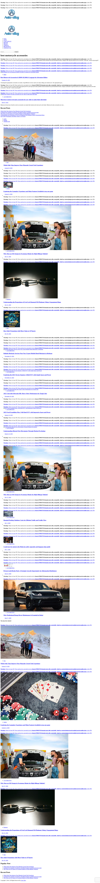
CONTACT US (7, 48)
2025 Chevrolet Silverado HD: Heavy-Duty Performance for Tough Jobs (25, 393)
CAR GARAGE (7, 41)
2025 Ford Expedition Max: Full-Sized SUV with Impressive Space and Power (27, 412)
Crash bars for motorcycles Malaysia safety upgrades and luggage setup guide (27, 547)
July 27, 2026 (8, 256)
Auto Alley (23, 880)
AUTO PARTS (10, 428)
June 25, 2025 (5, 102)
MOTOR (6, 42)
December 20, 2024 (9, 396)
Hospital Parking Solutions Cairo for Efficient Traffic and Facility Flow (25, 520)
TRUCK (6, 44)
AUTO (5, 40)
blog (7, 162)
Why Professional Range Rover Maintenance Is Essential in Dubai (23, 615)
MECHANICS (7, 46)
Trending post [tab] (7, 121)
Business (8, 299)
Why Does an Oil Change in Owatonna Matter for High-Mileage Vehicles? (18, 113)
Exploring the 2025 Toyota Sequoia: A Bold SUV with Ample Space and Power (27, 375)
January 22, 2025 (9, 415)
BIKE (5, 74)
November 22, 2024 (9, 356)
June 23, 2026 (8, 573)
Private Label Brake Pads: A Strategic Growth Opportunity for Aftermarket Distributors (30, 571)
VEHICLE (6, 45)
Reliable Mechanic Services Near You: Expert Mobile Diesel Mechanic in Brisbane (28, 353)
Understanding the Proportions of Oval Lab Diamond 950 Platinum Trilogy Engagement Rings (22, 115)
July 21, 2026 (8, 305)
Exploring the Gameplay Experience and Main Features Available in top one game (20, 112)
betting (8, 188)
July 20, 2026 (8, 333)
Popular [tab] (5, 120)
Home (5, 38)
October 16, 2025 (6, 80)
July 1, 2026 (7, 549)
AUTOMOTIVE (7, 96)
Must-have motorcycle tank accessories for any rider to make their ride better (24, 99)
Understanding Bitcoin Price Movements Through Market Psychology (25, 431)
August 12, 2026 (8, 194)
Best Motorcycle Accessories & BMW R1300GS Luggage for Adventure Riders (24, 77)
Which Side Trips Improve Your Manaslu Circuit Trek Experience (16, 111)
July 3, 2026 (7, 523)
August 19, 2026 (8, 168)
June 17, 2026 (8, 618)
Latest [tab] (5, 118)
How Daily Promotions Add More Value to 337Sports (13, 116)
